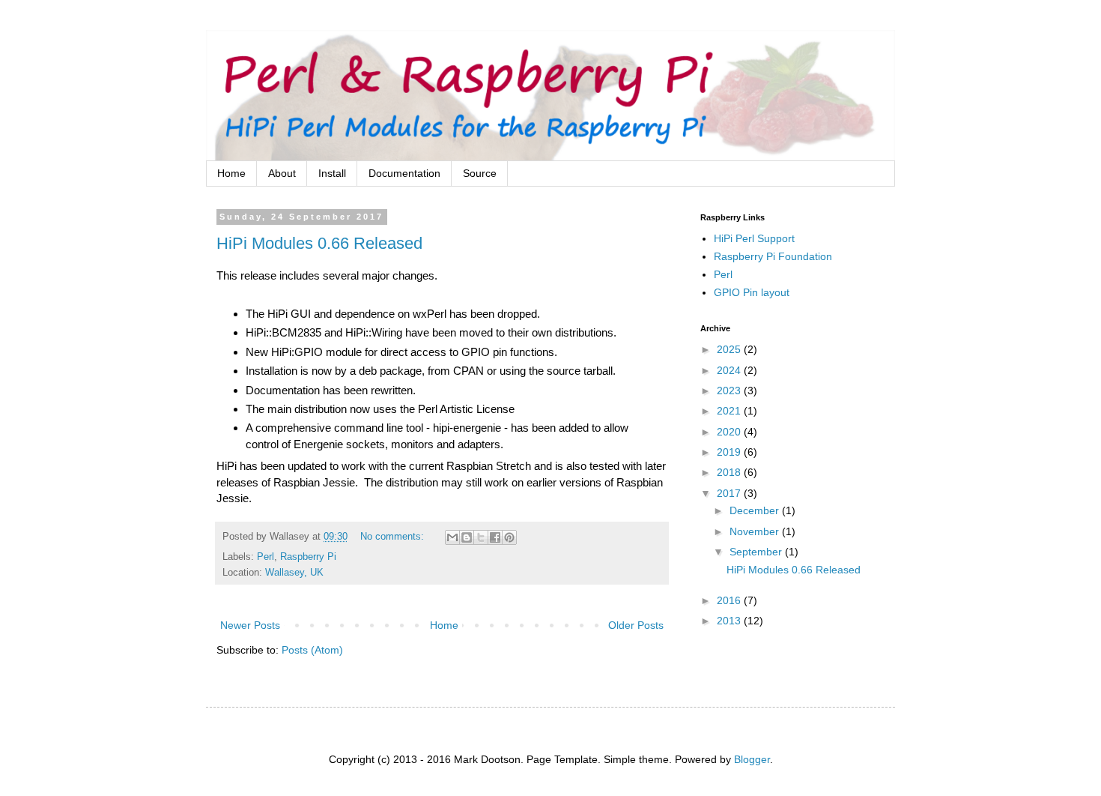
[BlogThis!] (466, 537)
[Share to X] (480, 537)
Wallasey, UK (294, 572)
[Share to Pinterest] (509, 537)
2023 (730, 391)
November (756, 531)
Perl (265, 557)
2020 (730, 432)
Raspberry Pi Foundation (773, 256)
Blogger (752, 759)
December (756, 510)
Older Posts (636, 625)
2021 (730, 411)
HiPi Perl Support (754, 238)
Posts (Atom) (312, 650)
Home (231, 173)
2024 (730, 370)
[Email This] (452, 537)
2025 (730, 349)
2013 (730, 621)
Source (480, 173)
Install (332, 173)
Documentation (404, 173)
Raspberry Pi (308, 557)
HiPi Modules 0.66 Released (319, 243)
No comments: (393, 536)
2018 (730, 472)
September (757, 552)
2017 (730, 493)
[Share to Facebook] (495, 537)
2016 (730, 600)
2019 (730, 452)
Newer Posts (250, 625)
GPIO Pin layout (751, 292)
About (282, 173)
